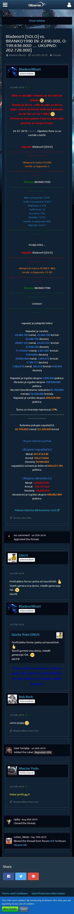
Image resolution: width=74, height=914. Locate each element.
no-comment (22, 535)
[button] (5, 5)
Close (24, 909)
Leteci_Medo (21, 836)
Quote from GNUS (25, 634)
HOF (52, 840)
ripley (17, 819)
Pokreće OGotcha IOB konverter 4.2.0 (35, 510)
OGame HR (20, 844)
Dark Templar (22, 748)
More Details (10, 909)
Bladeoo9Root (17, 55)
